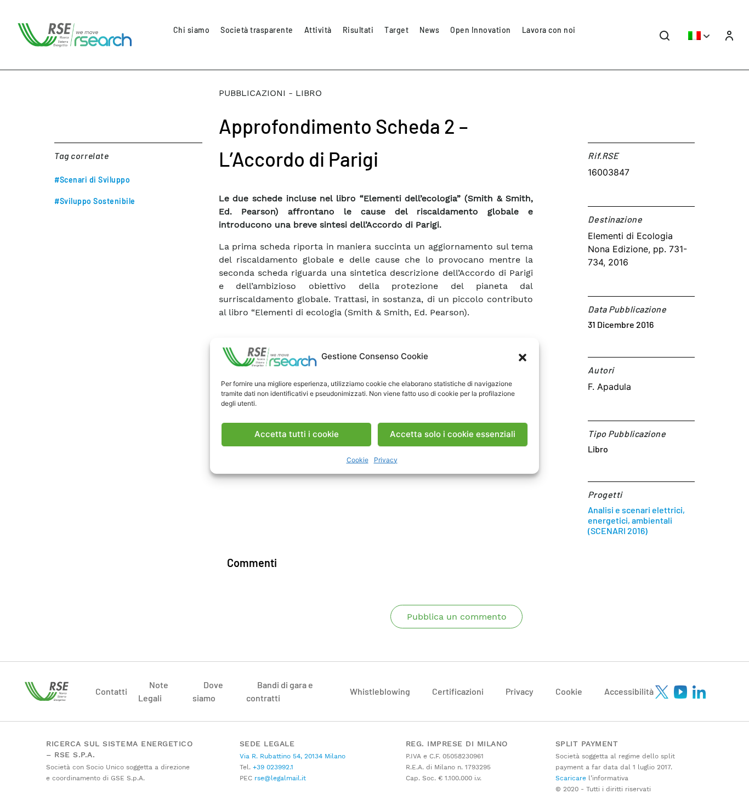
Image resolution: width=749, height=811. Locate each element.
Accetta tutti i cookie (296, 434)
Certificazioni (458, 691)
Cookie (357, 460)
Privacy (386, 460)
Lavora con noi (549, 30)
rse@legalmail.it (279, 778)
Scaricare (570, 778)
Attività (318, 30)
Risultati (358, 30)
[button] (522, 356)
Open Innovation (480, 30)
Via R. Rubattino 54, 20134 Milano (292, 756)
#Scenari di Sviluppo (92, 179)
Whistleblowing (380, 691)
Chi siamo (191, 30)
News (429, 30)
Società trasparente (256, 30)
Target (396, 30)
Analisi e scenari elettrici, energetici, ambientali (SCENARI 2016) (636, 520)
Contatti (111, 691)
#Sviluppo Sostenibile (94, 201)
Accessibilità (629, 691)
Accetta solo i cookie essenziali (452, 434)
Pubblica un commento (457, 616)
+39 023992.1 (272, 767)
